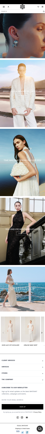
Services (22, 367)
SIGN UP (22, 407)
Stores (22, 373)
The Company (22, 379)
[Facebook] (17, 417)
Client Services (22, 360)
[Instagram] (22, 417)
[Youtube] (27, 417)
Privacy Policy (37, 412)
